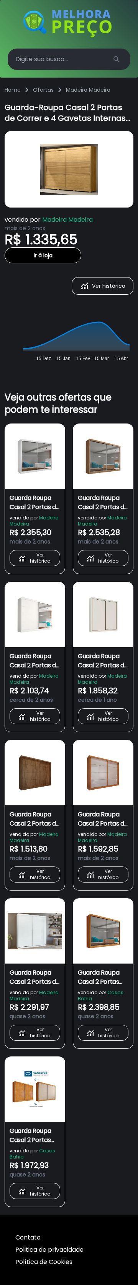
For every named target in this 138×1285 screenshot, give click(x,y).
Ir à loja (43, 255)
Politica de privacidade (49, 1249)
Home (13, 90)
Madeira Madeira (88, 90)
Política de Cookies (43, 1261)
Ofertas (43, 90)
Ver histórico (108, 286)
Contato (28, 1237)
